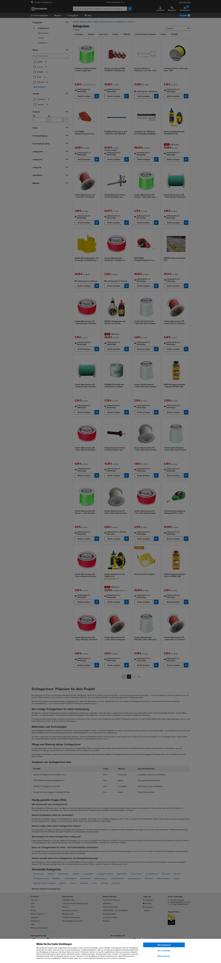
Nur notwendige (164, 950)
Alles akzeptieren (164, 945)
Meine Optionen (164, 956)
